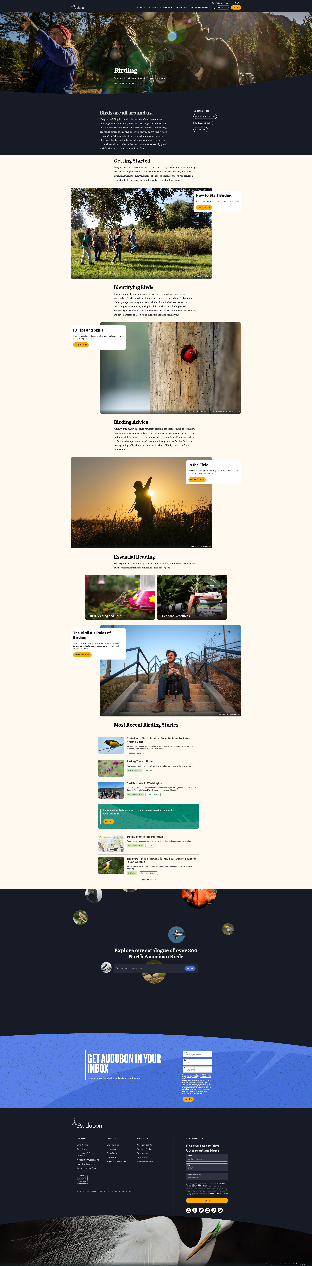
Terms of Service (205, 1077)
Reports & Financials (86, 1164)
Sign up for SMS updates (117, 1161)
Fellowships (112, 1149)
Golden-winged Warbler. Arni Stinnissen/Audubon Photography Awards (106, 958)
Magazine (228, 3)
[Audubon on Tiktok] (213, 1210)
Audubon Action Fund (86, 1168)
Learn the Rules (82, 655)
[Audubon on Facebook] (194, 1210)
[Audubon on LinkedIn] (207, 1210)
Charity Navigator (82, 1178)
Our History (82, 1149)
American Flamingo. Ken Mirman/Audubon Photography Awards (199, 891)
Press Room (112, 1153)
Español (237, 3)
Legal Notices (108, 1192)
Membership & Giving (199, 7)
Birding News (153, 795)
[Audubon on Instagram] (188, 1210)
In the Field (200, 129)
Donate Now (142, 1153)
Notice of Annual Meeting (88, 1160)
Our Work (140, 7)
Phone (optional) (189, 1068)
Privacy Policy (192, 1077)
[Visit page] (141, 233)
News (149, 846)
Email (185, 1052)
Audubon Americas (136, 753)
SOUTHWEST (135, 770)
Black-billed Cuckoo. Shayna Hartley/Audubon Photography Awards (80, 917)
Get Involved (181, 7)
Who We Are (82, 1145)
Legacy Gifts (142, 1157)
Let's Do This (204, 207)
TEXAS (132, 873)
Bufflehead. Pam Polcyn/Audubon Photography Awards (176, 934)
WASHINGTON (136, 795)
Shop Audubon (217, 3)
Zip (185, 1060)
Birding (149, 770)
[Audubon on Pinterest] (220, 1210)
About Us (152, 7)
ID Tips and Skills (203, 123)
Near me (225, 7)
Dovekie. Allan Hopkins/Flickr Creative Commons (228, 929)
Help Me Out (81, 345)
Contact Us (112, 1157)
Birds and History (148, 873)
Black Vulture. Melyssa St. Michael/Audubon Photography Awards (93, 894)
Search (214, 7)
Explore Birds (166, 7)
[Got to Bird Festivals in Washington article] (148, 791)
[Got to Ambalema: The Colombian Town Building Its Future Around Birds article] (148, 747)
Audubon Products (145, 1149)
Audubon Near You (145, 1145)
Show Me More (148, 880)
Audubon (78, 6)
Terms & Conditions (196, 1093)
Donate (236, 7)
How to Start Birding (205, 116)
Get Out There (197, 479)
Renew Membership (145, 1161)
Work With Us (113, 1145)
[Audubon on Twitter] (201, 1210)
